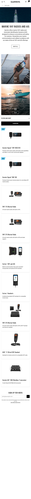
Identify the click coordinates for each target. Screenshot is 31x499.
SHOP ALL (15, 46)
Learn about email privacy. (15, 402)
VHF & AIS (7, 5)
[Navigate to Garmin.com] (15, 2)
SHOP (15, 81)
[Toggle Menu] (1, 1)
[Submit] (28, 396)
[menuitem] (4, 2)
